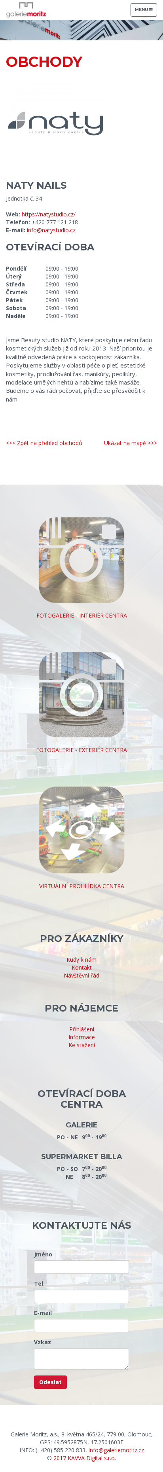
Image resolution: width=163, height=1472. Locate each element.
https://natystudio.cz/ (49, 214)
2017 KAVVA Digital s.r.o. (84, 1458)
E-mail (43, 1313)
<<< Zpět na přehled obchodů (44, 443)
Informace (81, 1037)
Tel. (39, 1283)
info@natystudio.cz (51, 230)
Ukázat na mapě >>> (130, 443)
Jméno (43, 1254)
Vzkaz (42, 1342)
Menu (146, 12)
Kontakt (82, 967)
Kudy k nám (81, 959)
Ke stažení (81, 1045)
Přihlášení (81, 1029)
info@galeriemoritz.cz (116, 1450)
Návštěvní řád (81, 975)
